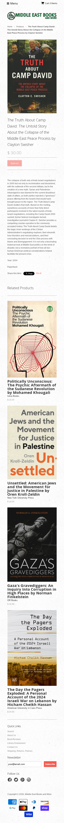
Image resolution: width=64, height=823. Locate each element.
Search (10, 731)
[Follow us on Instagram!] (29, 781)
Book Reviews (14, 739)
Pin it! (38, 273)
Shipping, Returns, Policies (19, 751)
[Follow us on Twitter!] (16, 781)
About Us (11, 735)
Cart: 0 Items (51, 3)
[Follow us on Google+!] (23, 781)
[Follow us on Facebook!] (10, 781)
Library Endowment (16, 743)
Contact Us (12, 747)
